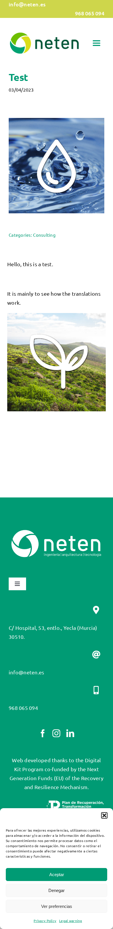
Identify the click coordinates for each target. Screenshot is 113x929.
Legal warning (70, 920)
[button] (104, 815)
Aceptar (56, 874)
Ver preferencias (56, 906)
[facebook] (43, 733)
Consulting (44, 235)
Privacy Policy (45, 920)
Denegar (56, 890)
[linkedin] (70, 733)
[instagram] (56, 733)
